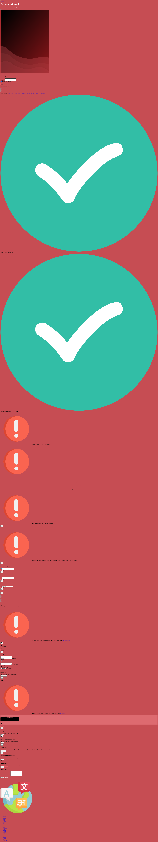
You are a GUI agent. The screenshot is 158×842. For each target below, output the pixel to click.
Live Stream (4, 661)
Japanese (4, 830)
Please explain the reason (5, 776)
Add (1, 669)
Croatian (4, 818)
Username (2, 79)
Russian (4, 834)
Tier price (14, 658)
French (4, 823)
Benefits (2, 659)
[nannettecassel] (0, 89)
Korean (4, 831)
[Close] (1, 526)
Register (11, 86)
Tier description (15, 664)
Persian (4, 832)
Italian (4, 829)
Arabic (4, 814)
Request (6, 777)
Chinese (4, 817)
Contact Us (24, 93)
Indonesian (5, 828)
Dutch (4, 820)
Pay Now (2, 726)
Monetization (62, 713)
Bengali (4, 816)
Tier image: (2, 665)
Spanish (4, 836)
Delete (6, 675)
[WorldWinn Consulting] (0, 90)
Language (42, 93)
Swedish (4, 837)
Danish (4, 819)
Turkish (4, 838)
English (4, 821)
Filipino (4, 822)
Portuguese (5, 833)
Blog (37, 93)
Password (2, 80)
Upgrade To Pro (66, 640)
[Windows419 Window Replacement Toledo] (0, 92)
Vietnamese (5, 840)
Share (2, 570)
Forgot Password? (4, 82)
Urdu (4, 839)
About (28, 93)
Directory (33, 93)
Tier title (13, 656)
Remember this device (6, 81)
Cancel (2, 675)
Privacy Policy (17, 93)
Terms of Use (10, 93)
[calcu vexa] (0, 88)
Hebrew (4, 826)
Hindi (4, 827)
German (4, 824)
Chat (3, 660)
